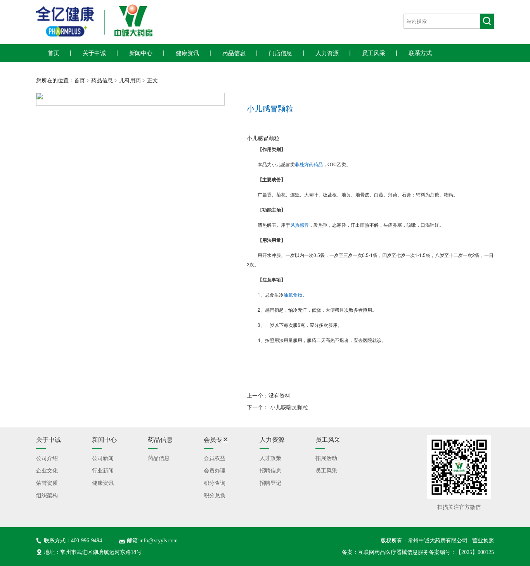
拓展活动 (326, 458)
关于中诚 (94, 53)
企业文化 (47, 471)
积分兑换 (214, 495)
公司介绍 (47, 458)
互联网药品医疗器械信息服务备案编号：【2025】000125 (426, 552)
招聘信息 (270, 471)
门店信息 (280, 53)
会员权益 (214, 458)
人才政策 (270, 458)
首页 (53, 53)
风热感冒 (299, 224)
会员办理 (214, 471)
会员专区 (216, 439)
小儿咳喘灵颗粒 (289, 407)
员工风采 (373, 53)
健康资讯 (187, 53)
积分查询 (214, 483)
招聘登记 (270, 483)
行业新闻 (103, 471)
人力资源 (327, 53)
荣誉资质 (47, 483)
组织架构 (47, 495)
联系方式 (420, 53)
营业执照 (483, 540)
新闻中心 (140, 53)
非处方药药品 (309, 164)
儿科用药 (130, 80)
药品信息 (234, 53)
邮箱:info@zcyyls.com (152, 540)
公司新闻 (103, 458)
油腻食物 (293, 294)
